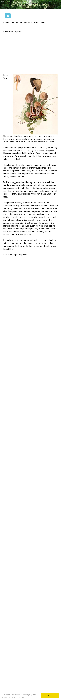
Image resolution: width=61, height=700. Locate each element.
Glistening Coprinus (38, 23)
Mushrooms (21, 23)
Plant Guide (8, 23)
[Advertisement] (30, 54)
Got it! (50, 695)
